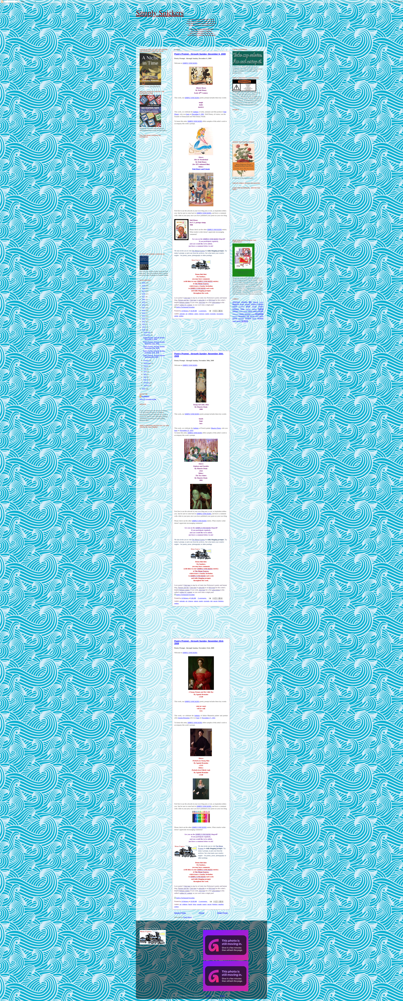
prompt (253, 314)
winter (176, 316)
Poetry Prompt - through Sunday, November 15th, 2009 (154, 351)
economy (241, 306)
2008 (144, 389)
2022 (144, 294)
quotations (235, 316)
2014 (144, 316)
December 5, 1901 (198, 114)
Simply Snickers (160, 12)
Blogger (222, 996)
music (245, 311)
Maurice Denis (216, 428)
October (146, 360)
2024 (144, 288)
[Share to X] (218, 311)
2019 (144, 302)
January (146, 385)
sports (261, 316)
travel (254, 318)
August (146, 366)
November (147, 335)
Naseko (208, 996)
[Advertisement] (201, 335)
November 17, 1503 (208, 718)
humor (254, 309)
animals (182, 314)
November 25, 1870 (186, 430)
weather (221, 904)
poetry (207, 314)
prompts (213, 314)
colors (196, 314)
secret (215, 601)
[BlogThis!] (216, 311)
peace (255, 311)
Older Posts (222, 913)
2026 (144, 283)
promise (248, 314)
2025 (144, 286)
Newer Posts (180, 913)
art (186, 314)
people (199, 904)
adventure (236, 302)
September (147, 363)
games (254, 306)
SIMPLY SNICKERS (190, 63)
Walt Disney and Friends (201, 169)
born (187, 114)
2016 (144, 310)
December (147, 332)
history (260, 306)
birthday (196, 112)
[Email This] (214, 311)
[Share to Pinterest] (222, 311)
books (242, 304)
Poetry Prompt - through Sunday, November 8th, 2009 (154, 356)
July (145, 369)
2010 (144, 327)
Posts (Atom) (187, 917)
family (190, 904)
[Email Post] (209, 311)
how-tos (248, 309)
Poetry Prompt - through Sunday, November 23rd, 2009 (154, 347)
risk (211, 601)
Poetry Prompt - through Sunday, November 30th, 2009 (154, 342)
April (145, 377)
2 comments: (202, 598)
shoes (257, 316)
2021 (144, 297)
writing (181, 316)
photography (235, 314)
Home (201, 913)
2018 (144, 305)
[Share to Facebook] (220, 311)
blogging (235, 304)
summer (241, 318)
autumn (255, 302)
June (145, 371)
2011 (143, 324)
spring (234, 318)
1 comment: (203, 311)
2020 (144, 299)
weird (234, 321)
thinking (220, 601)
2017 (144, 308)
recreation (220, 314)
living (194, 904)
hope (242, 309)
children (190, 314)
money (241, 311)
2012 (144, 321)
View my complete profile (148, 399)
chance (190, 601)
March (146, 380)
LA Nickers (145, 396)
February (147, 382)
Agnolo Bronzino (183, 718)
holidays (235, 309)
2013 (144, 319)
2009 (144, 330)
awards (261, 302)
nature (196, 601)
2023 (144, 291)
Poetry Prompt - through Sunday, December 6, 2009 (200, 54)
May (145, 374)
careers (247, 304)
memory (201, 314)
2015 (144, 313)
